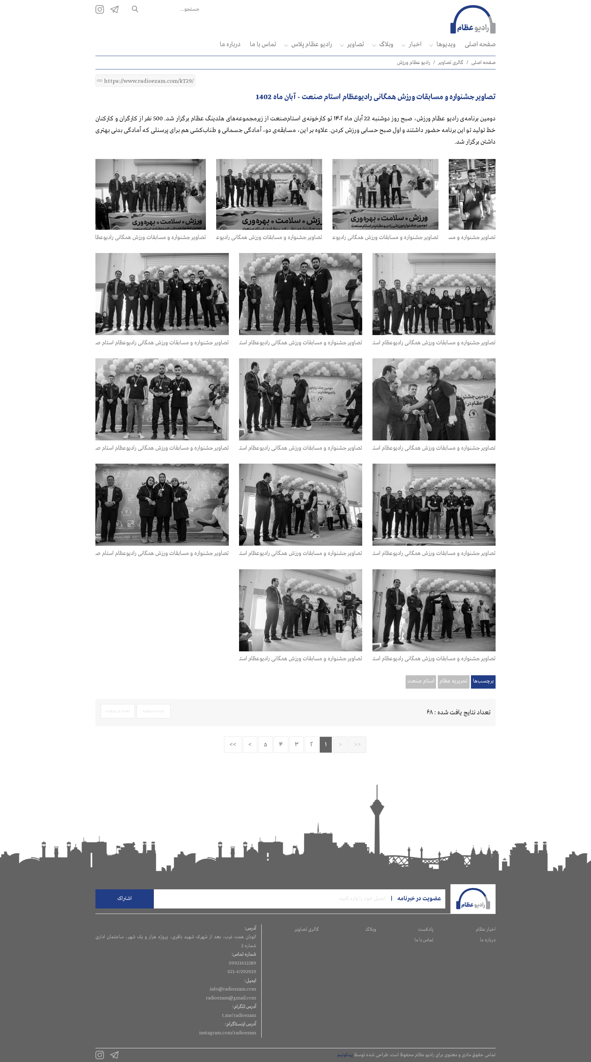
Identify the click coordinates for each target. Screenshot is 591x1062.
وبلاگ (386, 44)
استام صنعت (420, 681)
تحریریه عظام (453, 681)
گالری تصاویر (450, 62)
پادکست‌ (425, 929)
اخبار (415, 44)
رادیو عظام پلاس (311, 44)
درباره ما (230, 44)
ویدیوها (446, 44)
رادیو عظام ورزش (413, 62)
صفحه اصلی (480, 44)
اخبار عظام (486, 929)
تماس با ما (263, 44)
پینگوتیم (345, 1055)
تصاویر (355, 44)
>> (232, 745)
